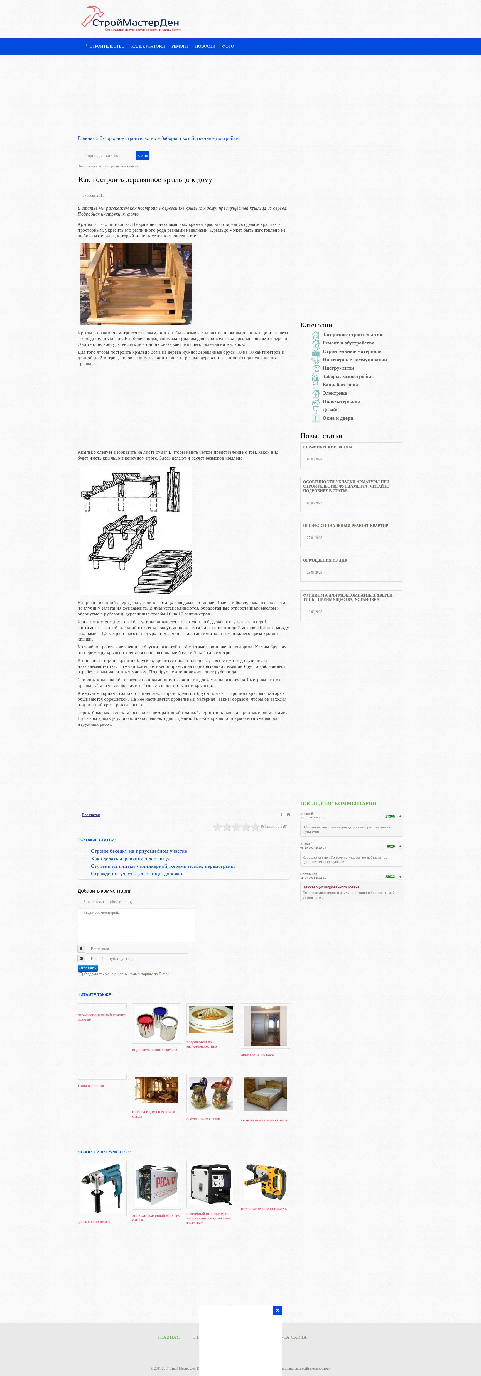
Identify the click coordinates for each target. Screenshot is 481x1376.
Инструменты (338, 368)
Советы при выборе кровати (264, 1120)
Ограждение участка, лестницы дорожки (137, 873)
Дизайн (331, 409)
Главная (86, 138)
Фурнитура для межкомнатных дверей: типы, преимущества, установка (348, 597)
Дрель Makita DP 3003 (94, 1222)
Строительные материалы (353, 351)
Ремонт (179, 46)
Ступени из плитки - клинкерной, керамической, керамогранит (163, 866)
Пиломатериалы (341, 401)
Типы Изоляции (91, 1085)
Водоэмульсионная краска (154, 1050)
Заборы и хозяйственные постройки (200, 138)
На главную (80, 47)
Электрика (335, 393)
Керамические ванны (327, 447)
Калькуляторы (148, 46)
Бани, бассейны (340, 384)
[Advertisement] (240, 94)
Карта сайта (290, 1337)
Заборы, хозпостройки (348, 376)
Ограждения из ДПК (325, 560)
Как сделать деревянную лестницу (130, 858)
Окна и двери (338, 418)
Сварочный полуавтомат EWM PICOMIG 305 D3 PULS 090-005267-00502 (208, 1219)
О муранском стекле (203, 1119)
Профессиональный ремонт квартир (345, 526)
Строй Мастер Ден (182, 1368)
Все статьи (91, 815)
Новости (205, 46)
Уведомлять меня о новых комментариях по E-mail (126, 974)
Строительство (107, 46)
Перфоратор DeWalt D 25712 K (264, 1209)
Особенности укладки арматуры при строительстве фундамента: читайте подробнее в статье (346, 486)
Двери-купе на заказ (257, 1054)
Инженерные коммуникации (355, 359)
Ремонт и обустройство (348, 343)
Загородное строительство (128, 138)
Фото (228, 46)
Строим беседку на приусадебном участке (139, 851)
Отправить (87, 968)
